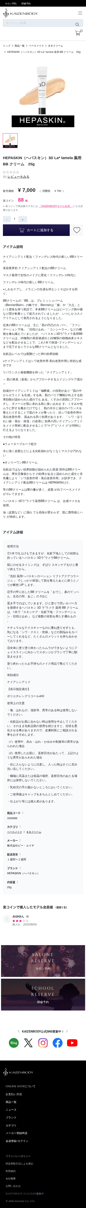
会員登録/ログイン (17, 1141)
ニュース (11, 1109)
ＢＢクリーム (55, 45)
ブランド (11, 1117)
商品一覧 (20, 45)
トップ (6, 45)
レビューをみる (18, 176)
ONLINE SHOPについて (20, 1086)
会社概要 (11, 1178)
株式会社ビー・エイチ (20, 845)
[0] (77, 33)
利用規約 (11, 1170)
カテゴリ (11, 1125)
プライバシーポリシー (18, 1156)
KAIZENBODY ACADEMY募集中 (25, 1193)
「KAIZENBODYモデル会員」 (56, 206)
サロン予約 (10, 3)
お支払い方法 (14, 1094)
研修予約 (26, 3)
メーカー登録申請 (16, 1133)
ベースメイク (36, 45)
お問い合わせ (13, 1185)
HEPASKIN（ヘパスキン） (23, 873)
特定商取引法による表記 (19, 1163)
